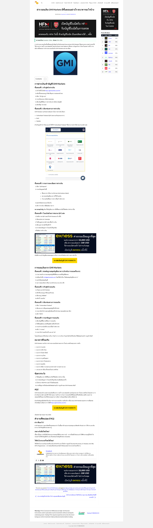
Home (53, 3)
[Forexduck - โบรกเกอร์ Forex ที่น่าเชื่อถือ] (37, 3)
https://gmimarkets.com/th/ (52, 90)
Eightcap (110, 57)
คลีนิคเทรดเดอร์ (114, 3)
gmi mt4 (89, 488)
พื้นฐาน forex (92, 3)
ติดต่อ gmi (64, 489)
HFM (109, 41)
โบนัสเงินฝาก (76, 3)
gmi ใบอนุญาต (58, 489)
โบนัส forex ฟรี (68, 3)
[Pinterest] (40, 460)
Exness (110, 38)
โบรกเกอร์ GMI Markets (52, 488)
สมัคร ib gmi (83, 489)
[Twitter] (38, 460)
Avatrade (110, 53)
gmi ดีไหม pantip (43, 489)
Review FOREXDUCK (93, 513)
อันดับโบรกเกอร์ (59, 3)
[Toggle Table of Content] (44, 79)
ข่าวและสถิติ (107, 3)
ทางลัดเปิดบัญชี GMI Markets (65, 260)
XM (109, 45)
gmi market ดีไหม (82, 488)
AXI (109, 68)
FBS (109, 64)
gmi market (75, 488)
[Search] (41, 2)
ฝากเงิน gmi (77, 489)
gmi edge (66, 488)
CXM (109, 72)
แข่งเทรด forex (84, 3)
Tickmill (110, 61)
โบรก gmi (88, 489)
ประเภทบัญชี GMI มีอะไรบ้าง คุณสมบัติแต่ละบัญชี (51, 496)
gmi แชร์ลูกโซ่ (51, 489)
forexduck (73, 14)
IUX (109, 49)
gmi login (70, 488)
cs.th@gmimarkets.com (49, 277)
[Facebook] (36, 460)
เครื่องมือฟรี (100, 3)
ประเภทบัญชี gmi (70, 489)
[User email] (43, 460)
